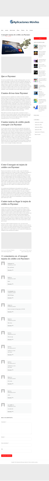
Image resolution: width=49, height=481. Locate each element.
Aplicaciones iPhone (39, 127)
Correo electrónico (5, 443)
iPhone (18, 30)
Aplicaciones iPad (38, 124)
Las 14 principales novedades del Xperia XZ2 (42, 86)
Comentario (3, 421)
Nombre (3, 437)
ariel (9, 346)
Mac (27, 30)
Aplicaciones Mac (38, 129)
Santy (9, 319)
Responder (10, 270)
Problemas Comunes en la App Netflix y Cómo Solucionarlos (42, 47)
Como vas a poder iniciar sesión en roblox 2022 (42, 66)
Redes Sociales (12, 30)
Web (2, 449)
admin (6, 36)
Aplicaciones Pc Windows (40, 132)
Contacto (31, 30)
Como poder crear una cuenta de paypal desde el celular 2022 (42, 101)
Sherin (9, 377)
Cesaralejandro (11, 291)
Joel (8, 333)
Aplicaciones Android (39, 122)
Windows (22, 30)
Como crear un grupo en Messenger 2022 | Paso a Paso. (42, 80)
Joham (9, 305)
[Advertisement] (24, 8)
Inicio (2, 30)
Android (6, 30)
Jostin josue (10, 263)
